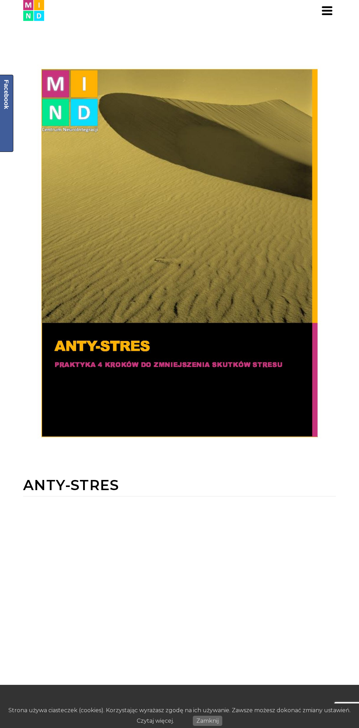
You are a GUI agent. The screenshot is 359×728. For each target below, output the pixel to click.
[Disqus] (179, 584)
